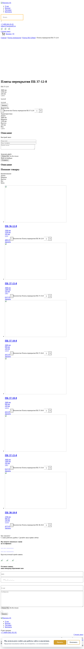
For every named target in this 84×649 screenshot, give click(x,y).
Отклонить (73, 642)
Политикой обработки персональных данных (28, 611)
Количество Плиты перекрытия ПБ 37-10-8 (28, 353)
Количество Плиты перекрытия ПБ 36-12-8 (28, 238)
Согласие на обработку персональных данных (59, 611)
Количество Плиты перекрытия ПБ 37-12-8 (19, 110)
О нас (7, 6)
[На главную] (6, 3)
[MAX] (9, 29)
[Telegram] (2, 29)
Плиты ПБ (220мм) (29, 38)
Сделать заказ (5, 31)
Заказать (4, 105)
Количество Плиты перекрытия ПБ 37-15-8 (28, 296)
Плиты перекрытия (14, 38)
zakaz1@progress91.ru (8, 26)
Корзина (10, 34)
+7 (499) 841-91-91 (7, 24)
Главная (3, 38)
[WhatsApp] (6, 29)
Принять (60, 642)
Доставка (8, 10)
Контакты (8, 12)
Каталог (8, 8)
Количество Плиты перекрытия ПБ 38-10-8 (28, 525)
